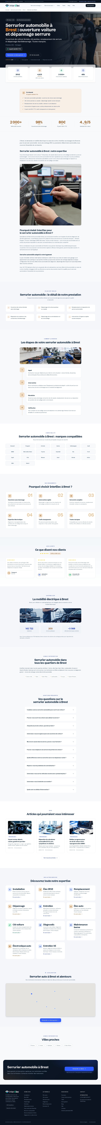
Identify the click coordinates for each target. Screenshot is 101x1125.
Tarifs (63, 5)
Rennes (33, 1045)
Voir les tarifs (35, 55)
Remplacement (28, 1099)
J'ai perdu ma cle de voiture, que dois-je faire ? (40, 725)
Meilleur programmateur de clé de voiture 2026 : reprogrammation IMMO (77, 841)
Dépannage (27, 1101)
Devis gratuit (90, 5)
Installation (27, 1095)
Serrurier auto (46, 1099)
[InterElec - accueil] (13, 1092)
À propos (63, 1095)
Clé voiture (45, 1097)
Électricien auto (49, 5)
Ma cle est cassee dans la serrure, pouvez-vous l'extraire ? (44, 741)
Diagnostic (45, 1101)
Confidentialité (92, 1122)
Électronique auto (47, 1104)
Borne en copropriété (29, 1110)
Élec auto (45, 1095)
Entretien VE (46, 1106)
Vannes (58, 1045)
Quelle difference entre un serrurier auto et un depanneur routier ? (46, 757)
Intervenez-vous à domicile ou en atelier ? (39, 781)
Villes (58, 5)
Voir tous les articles (50, 858)
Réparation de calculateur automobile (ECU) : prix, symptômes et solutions (47, 841)
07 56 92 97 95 (84, 1095)
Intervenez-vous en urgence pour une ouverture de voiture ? (45, 733)
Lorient (41, 1045)
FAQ (74, 5)
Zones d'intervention (66, 1097)
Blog (69, 5)
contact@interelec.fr (72, 1)
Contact (63, 1108)
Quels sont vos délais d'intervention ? (38, 789)
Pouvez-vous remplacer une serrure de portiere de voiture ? (44, 749)
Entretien (26, 1104)
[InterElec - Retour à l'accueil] (13, 5)
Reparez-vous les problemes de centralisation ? (41, 765)
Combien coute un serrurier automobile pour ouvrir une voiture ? (46, 710)
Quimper (50, 1045)
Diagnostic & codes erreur (30, 1115)
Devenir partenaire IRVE (67, 1110)
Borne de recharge (36, 5)
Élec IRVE (26, 1097)
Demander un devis (78, 1069)
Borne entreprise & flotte (30, 1112)
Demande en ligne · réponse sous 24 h (87, 1)
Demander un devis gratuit (15, 55)
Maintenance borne (29, 1106)
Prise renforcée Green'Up (30, 1108)
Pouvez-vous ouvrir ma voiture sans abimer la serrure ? (43, 718)
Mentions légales (83, 1122)
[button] (69, 999)
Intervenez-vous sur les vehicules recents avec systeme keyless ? (46, 773)
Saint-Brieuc (68, 1045)
